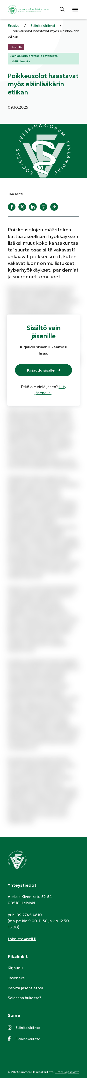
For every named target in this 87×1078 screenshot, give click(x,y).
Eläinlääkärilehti (42, 25)
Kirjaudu (15, 967)
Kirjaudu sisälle (41, 370)
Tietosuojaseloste (67, 1072)
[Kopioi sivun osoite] (54, 207)
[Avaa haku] (62, 9)
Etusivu (13, 25)
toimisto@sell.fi (22, 938)
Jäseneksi (17, 977)
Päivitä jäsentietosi (25, 987)
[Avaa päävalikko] (75, 9)
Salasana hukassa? (24, 997)
